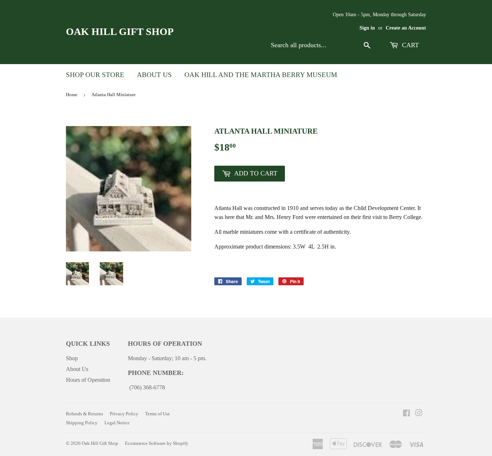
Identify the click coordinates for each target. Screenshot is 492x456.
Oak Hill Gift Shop (120, 31)
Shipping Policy (82, 422)
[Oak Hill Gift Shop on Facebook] (406, 414)
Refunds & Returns (84, 413)
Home (71, 94)
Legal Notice (117, 422)
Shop (72, 358)
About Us (154, 75)
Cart (409, 45)
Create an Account (406, 28)
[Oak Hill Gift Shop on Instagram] (418, 414)
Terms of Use (157, 413)
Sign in (367, 28)
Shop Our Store (95, 75)
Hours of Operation (88, 380)
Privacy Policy (124, 413)
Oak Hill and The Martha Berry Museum (260, 75)
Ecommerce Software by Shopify (156, 443)
